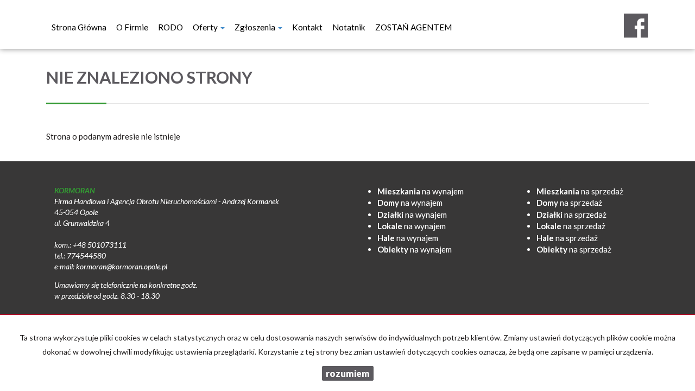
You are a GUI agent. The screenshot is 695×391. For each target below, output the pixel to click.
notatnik (348, 27)
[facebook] (635, 25)
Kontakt (307, 27)
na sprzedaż (579, 191)
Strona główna (79, 27)
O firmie (132, 27)
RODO (170, 27)
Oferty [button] (206, 27)
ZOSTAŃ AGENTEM (413, 27)
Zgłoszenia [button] (256, 27)
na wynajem (420, 191)
